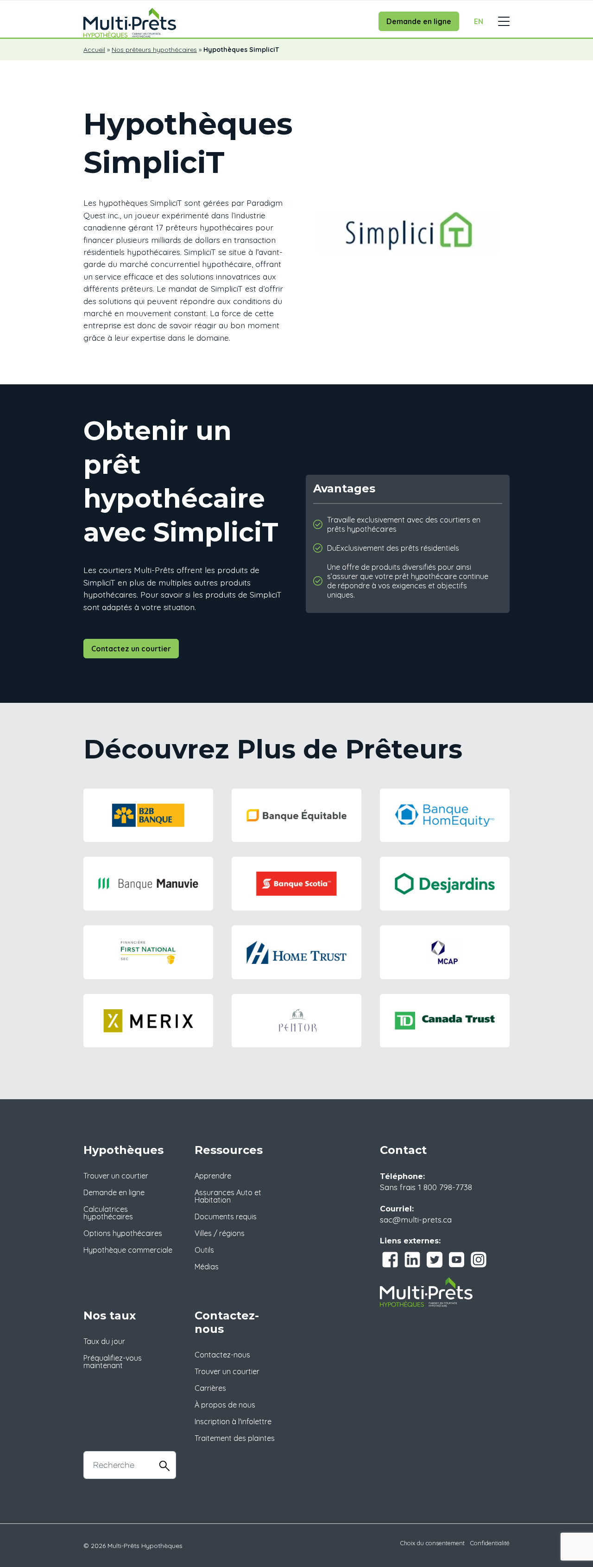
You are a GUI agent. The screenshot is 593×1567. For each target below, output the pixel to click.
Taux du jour (104, 1341)
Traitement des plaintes (235, 1438)
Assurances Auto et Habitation (228, 1196)
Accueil (94, 49)
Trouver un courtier (115, 1175)
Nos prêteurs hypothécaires (154, 49)
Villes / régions (220, 1233)
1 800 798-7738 (445, 1187)
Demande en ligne (418, 21)
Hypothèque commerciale (127, 1250)
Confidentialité (490, 1543)
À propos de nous (225, 1404)
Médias (207, 1266)
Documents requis (226, 1216)
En (478, 21)
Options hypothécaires (122, 1233)
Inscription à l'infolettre (233, 1421)
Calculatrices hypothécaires (108, 1212)
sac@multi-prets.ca (416, 1219)
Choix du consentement (432, 1543)
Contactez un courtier (131, 648)
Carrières (210, 1388)
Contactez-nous (222, 1354)
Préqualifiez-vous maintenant (112, 1361)
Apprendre (213, 1175)
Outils (204, 1250)
